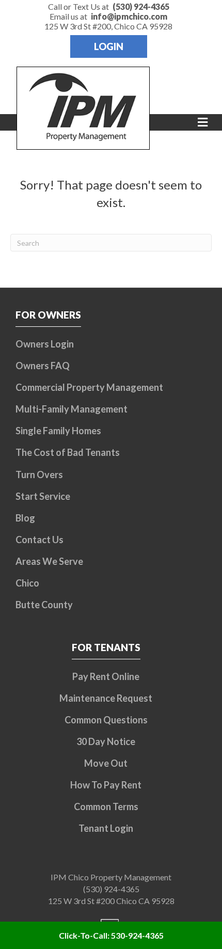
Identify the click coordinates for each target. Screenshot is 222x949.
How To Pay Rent (105, 784)
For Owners (48, 315)
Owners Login (44, 344)
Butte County (44, 604)
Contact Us (39, 539)
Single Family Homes (58, 430)
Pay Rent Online (105, 676)
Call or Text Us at (108, 6)
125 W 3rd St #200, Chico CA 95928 (108, 26)
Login (108, 46)
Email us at (108, 16)
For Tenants (106, 647)
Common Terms (106, 806)
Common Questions (106, 719)
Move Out (106, 763)
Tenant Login (105, 828)
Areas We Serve (49, 561)
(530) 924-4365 (111, 889)
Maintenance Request (105, 698)
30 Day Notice (105, 741)
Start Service (42, 496)
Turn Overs (39, 474)
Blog (25, 518)
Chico (27, 583)
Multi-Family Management (71, 409)
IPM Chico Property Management (111, 877)
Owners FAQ (42, 365)
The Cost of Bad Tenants (67, 452)
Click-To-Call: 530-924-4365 (111, 935)
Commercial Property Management (89, 387)
